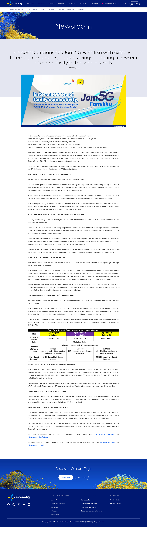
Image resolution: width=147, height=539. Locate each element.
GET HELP (122, 4)
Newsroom (65, 477)
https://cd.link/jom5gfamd (38, 437)
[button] (31, 3)
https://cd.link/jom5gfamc (104, 434)
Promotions (110, 4)
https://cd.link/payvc (108, 442)
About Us (82, 477)
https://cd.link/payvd (36, 445)
